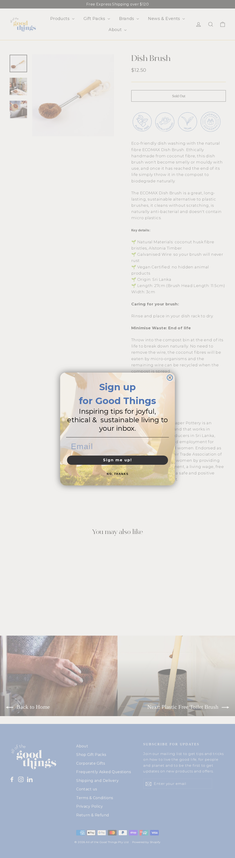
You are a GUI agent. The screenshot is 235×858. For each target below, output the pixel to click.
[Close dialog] (170, 377)
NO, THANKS (118, 474)
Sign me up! (117, 460)
